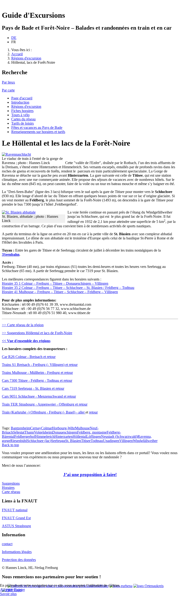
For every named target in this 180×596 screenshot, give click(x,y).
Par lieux (8, 82)
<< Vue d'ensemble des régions (26, 341)
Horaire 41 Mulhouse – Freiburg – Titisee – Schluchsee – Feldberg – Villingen (60, 292)
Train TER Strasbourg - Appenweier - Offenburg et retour (44, 404)
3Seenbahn (10, 254)
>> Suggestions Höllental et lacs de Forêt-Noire (37, 333)
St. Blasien (73, 441)
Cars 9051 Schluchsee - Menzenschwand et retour (39, 396)
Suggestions (11, 483)
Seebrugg (58, 441)
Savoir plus (8, 594)
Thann (29, 432)
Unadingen (111, 441)
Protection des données (19, 560)
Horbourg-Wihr (63, 428)
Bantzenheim (20, 428)
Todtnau (97, 441)
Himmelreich (44, 436)
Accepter (6, 590)
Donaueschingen (64, 432)
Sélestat (18, 432)
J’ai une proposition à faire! (90, 474)
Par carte (8, 90)
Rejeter (19, 590)
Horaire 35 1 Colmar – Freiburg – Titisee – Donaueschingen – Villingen (55, 283)
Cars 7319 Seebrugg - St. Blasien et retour (33, 388)
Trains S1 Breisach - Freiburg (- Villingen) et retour (40, 365)
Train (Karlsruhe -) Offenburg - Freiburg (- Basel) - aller (44, 412)
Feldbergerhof (24, 436)
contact (7, 544)
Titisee (86, 441)
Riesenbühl (18, 441)
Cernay (35, 428)
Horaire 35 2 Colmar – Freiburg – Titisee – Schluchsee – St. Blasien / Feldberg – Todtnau (68, 288)
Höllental (79, 436)
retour (93, 412)
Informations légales (17, 552)
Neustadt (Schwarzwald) (119, 436)
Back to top (10, 445)
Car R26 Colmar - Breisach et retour (29, 357)
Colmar (46, 428)
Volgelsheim (43, 432)
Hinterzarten (63, 436)
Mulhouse (82, 428)
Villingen (126, 441)
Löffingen (93, 436)
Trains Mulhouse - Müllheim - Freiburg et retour (37, 373)
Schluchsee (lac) (39, 441)
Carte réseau (11, 492)
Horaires (8, 488)
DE (13, 38)
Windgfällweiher (145, 441)
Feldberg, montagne (92, 432)
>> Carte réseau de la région (23, 325)
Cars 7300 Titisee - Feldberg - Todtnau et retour (37, 380)
